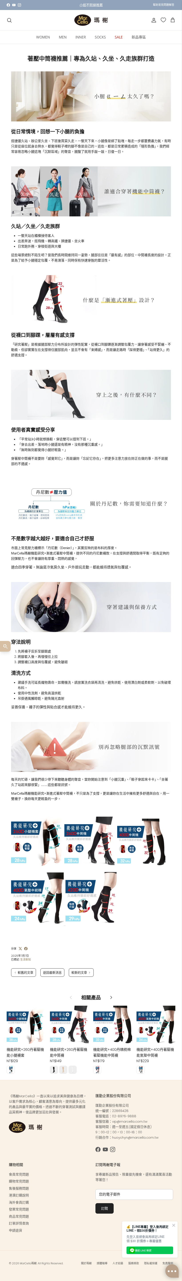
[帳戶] (152, 20)
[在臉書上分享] (26, 948)
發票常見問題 (19, 1209)
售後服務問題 (19, 1188)
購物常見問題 (19, 1181)
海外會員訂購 (19, 1202)
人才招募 (118, 1263)
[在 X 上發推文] (20, 948)
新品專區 (139, 37)
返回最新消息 (52, 972)
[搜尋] (9, 20)
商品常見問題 (19, 1216)
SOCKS (100, 37)
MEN (63, 37)
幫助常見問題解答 (163, 5)
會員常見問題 (19, 1174)
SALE (119, 37)
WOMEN (43, 37)
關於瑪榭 (86, 1263)
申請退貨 (15, 1230)
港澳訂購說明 (19, 1195)
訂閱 (104, 1208)
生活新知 (25, 959)
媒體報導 (102, 1263)
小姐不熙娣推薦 (91, 5)
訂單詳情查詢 (19, 1223)
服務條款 (133, 1263)
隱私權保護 (150, 1263)
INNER (80, 37)
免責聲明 (167, 1263)
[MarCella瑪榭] (91, 20)
